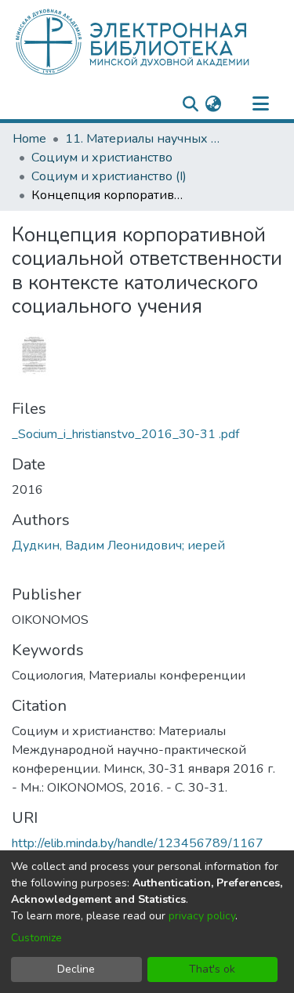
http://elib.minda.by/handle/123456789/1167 (137, 843)
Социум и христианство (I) (109, 176)
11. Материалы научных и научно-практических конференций (143, 138)
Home (29, 138)
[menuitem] (213, 104)
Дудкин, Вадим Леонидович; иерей (118, 545)
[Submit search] (190, 104)
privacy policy (202, 915)
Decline (76, 969)
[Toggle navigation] (260, 104)
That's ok (212, 969)
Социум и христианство (101, 157)
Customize (36, 937)
